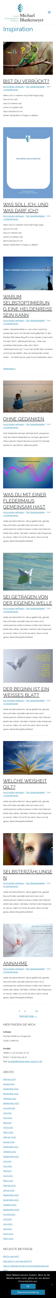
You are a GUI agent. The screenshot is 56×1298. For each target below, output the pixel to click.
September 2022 (11, 1103)
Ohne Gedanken (23, 419)
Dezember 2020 (11, 1195)
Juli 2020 (7, 1219)
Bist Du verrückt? (26, 81)
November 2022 (11, 1093)
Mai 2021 (7, 1171)
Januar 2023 (9, 1084)
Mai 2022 (7, 1122)
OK (28, 1286)
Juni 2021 (7, 1166)
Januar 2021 (8, 1190)
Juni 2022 (7, 1118)
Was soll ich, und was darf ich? (17, 1261)
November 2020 (11, 1200)
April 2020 (8, 1233)
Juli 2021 (7, 1161)
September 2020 (11, 1209)
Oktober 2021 (9, 1151)
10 (36, 1010)
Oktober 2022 (9, 1098)
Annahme (15, 963)
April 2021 (8, 1175)
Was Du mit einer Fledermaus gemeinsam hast (24, 501)
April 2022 (8, 1127)
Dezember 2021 (10, 1146)
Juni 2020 (7, 1224)
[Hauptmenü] (49, 12)
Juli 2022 (7, 1113)
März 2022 (8, 1132)
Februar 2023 (9, 1079)
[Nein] (52, 1284)
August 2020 (9, 1214)
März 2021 (8, 1180)
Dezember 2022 (11, 1089)
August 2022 (9, 1108)
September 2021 (11, 1156)
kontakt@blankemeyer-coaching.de (25, 1061)
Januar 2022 (9, 1142)
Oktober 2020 (9, 1204)
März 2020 (8, 1238)
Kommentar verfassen (13, 86)
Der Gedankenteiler (35, 86)
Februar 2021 (9, 1185)
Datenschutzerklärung (28, 1292)
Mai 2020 (7, 1229)
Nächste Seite (28, 1016)
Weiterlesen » (9, 368)
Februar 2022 (9, 1137)
